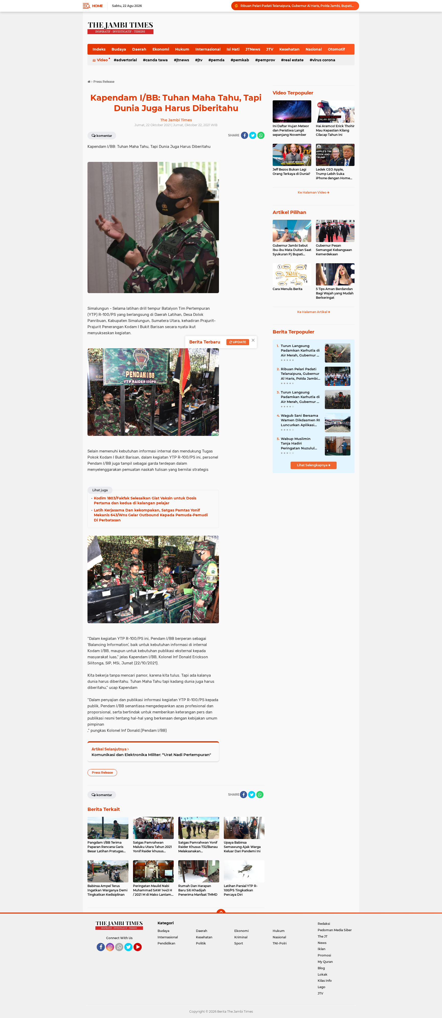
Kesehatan (289, 49)
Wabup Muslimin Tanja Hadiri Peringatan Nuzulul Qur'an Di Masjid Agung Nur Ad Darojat (300, 443)
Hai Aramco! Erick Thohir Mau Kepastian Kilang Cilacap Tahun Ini (335, 130)
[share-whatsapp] (260, 135)
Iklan (321, 949)
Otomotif (336, 49)
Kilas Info (325, 981)
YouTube (141, 953)
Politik (201, 943)
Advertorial (126, 60)
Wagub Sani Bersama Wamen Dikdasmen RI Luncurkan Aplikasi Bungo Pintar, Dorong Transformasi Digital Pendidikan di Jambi (297, 6)
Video (102, 60)
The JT (322, 936)
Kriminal (240, 937)
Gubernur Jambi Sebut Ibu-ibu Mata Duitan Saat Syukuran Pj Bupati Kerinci (292, 250)
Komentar (104, 136)
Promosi (324, 955)
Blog (321, 968)
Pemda (218, 60)
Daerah (139, 49)
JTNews (253, 49)
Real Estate (294, 60)
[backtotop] (221, 913)
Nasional (314, 49)
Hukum (182, 49)
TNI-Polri (279, 943)
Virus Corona (323, 60)
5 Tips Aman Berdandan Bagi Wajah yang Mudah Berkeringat (334, 293)
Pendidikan (166, 943)
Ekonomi (160, 49)
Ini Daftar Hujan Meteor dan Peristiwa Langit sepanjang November (291, 130)
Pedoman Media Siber (335, 930)
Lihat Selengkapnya (312, 465)
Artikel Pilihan (289, 212)
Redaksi (324, 924)
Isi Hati (233, 49)
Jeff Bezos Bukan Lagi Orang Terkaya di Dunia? (291, 171)
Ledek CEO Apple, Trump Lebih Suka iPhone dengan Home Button (333, 173)
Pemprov (266, 60)
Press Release (102, 772)
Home (97, 6)
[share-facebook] (244, 135)
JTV (269, 49)
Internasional (207, 49)
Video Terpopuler (293, 93)
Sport (238, 943)
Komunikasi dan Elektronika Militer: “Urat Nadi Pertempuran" (151, 754)
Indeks (99, 49)
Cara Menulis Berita (287, 289)
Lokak (322, 974)
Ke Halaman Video (312, 192)
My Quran (325, 962)
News (322, 943)
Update (239, 342)
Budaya (119, 49)
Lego (321, 987)
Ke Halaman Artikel (312, 312)
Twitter (130, 953)
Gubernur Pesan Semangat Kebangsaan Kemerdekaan (334, 250)
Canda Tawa (157, 60)
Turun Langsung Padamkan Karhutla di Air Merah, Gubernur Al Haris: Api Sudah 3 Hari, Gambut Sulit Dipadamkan (300, 350)
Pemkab (241, 60)
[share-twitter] (252, 135)
